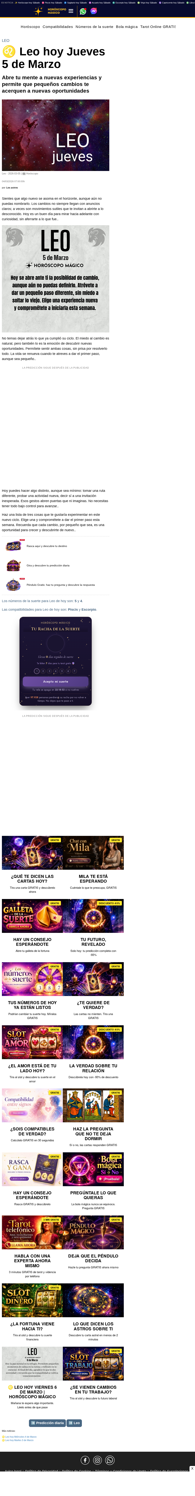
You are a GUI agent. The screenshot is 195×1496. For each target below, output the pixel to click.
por (10, 187)
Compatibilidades (58, 27)
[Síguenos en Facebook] (85, 1460)
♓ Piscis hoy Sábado (52, 3)
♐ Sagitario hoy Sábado (75, 3)
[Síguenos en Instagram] (97, 1460)
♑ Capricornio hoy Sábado (171, 3)
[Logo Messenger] (94, 11)
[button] (55, 643)
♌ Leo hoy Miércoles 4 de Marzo (19, 1437)
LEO (6, 40)
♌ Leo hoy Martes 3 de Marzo (18, 1440)
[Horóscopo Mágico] (38, 11)
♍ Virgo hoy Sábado (147, 3)
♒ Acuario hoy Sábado (99, 3)
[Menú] (71, 11)
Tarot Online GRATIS (158, 27)
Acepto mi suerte (55, 681)
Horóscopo (30, 27)
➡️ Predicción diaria (47, 1423)
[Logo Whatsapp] (83, 10)
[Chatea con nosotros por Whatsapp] (110, 1460)
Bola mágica (127, 27)
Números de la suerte (94, 27)
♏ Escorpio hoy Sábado (123, 3)
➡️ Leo (74, 1423)
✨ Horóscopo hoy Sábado (27, 3)
